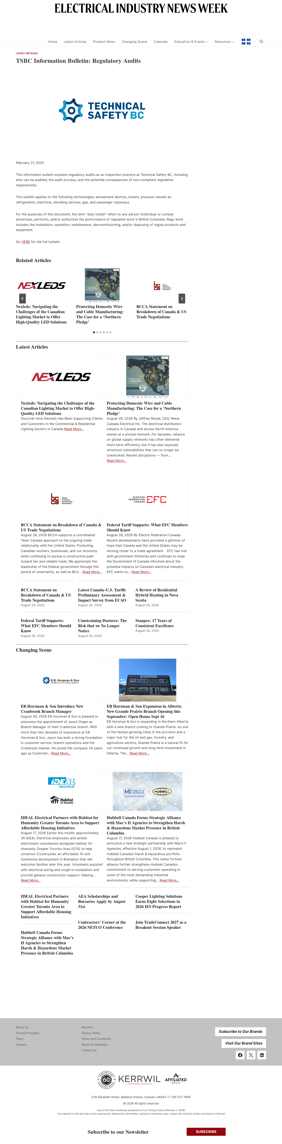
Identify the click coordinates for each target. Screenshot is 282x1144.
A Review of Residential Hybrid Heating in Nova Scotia (156, 595)
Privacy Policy (91, 1033)
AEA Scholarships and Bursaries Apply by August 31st (102, 901)
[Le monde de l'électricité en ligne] (246, 41)
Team (19, 1038)
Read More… (74, 429)
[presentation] (42, 285)
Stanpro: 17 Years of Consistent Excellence (154, 623)
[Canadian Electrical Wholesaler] (29, 42)
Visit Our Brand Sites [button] (243, 1043)
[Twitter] (251, 1055)
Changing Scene (134, 42)
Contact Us (89, 1050)
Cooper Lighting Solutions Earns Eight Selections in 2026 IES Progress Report (159, 901)
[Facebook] (240, 1055)
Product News (104, 42)
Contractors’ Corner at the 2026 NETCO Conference (102, 925)
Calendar (161, 42)
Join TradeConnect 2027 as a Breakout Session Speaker (160, 925)
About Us (22, 1027)
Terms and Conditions (96, 1038)
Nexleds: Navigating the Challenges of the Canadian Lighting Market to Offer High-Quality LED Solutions (41, 314)
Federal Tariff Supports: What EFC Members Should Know (147, 527)
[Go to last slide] (22, 299)
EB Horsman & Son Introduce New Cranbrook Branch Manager (52, 709)
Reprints (87, 1027)
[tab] (94, 332)
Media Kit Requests (95, 1044)
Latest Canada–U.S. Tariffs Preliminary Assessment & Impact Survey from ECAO (102, 595)
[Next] (182, 299)
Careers (21, 1044)
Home (52, 42)
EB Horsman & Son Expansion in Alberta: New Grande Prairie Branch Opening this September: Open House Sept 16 (144, 711)
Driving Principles (27, 1033)
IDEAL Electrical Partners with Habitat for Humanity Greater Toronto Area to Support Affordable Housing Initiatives (60, 822)
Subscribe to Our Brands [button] (240, 1031)
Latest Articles (75, 42)
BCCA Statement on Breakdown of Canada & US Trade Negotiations (161, 312)
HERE (25, 242)
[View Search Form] (261, 41)
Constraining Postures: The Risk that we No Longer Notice (102, 625)
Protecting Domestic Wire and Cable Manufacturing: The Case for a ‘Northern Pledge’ (100, 314)
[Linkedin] (261, 1055)
